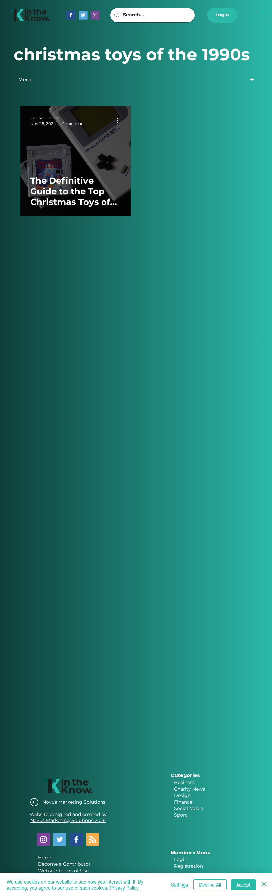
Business (184, 782)
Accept (243, 884)
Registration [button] (188, 866)
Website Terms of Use (63, 870)
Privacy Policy (124, 887)
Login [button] (180, 859)
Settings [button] (179, 884)
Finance (183, 802)
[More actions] (120, 120)
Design (182, 795)
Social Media (188, 808)
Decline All (210, 884)
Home (45, 858)
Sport (180, 815)
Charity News (189, 789)
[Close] (264, 885)
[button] (222, 15)
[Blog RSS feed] (92, 840)
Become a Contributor (64, 864)
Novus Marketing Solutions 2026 (68, 820)
